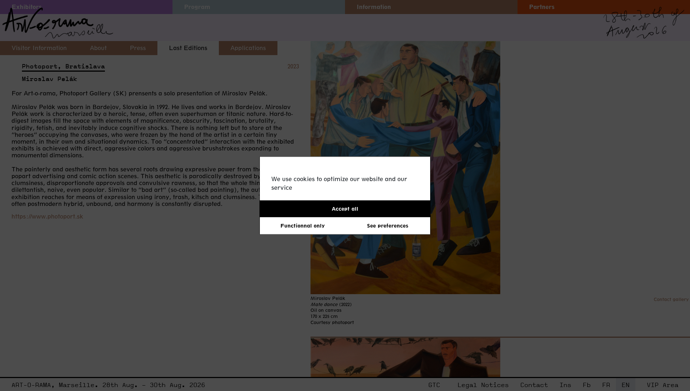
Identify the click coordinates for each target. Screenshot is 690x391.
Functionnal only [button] (302, 226)
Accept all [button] (345, 209)
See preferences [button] (387, 226)
